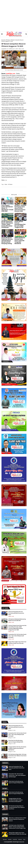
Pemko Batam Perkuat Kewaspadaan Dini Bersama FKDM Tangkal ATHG (20, 224)
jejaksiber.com (6, 48)
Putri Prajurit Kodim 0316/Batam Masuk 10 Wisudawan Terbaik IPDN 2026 (7, 208)
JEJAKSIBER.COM (11, 841)
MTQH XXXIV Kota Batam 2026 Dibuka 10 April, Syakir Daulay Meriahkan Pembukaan (7, 224)
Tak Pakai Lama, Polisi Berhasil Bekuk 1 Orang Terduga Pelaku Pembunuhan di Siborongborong (17, 826)
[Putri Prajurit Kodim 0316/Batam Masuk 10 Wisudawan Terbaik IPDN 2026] (7, 201)
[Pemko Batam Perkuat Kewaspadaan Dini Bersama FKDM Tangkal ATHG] (21, 217)
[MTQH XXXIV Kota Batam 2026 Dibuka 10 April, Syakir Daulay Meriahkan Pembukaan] (7, 217)
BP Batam (8, 40)
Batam (6, 184)
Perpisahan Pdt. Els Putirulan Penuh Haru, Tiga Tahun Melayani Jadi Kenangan (17, 636)
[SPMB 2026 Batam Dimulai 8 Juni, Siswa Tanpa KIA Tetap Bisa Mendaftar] (21, 233)
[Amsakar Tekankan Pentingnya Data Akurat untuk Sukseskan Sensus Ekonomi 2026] (21, 201)
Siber (24, 839)
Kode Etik (15, 839)
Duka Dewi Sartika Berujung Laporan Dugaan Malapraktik (15, 741)
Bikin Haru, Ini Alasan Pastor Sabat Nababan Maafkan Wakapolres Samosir (17, 819)
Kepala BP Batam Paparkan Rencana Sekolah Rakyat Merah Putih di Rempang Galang (7, 240)
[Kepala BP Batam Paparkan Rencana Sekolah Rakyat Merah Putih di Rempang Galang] (7, 233)
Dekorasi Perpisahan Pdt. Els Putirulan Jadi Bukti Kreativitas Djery (16, 613)
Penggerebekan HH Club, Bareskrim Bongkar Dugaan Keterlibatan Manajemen (17, 748)
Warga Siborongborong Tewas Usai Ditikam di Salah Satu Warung (17, 642)
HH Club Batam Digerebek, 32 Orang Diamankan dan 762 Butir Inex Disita (17, 755)
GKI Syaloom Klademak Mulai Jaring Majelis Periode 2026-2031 (17, 619)
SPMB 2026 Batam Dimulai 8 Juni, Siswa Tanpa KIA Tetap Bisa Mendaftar (20, 240)
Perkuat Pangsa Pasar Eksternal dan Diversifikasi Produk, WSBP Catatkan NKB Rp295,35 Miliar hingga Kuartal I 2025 (17, 628)
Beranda (3, 40)
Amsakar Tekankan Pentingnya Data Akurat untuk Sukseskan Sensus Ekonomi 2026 (20, 208)
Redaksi (9, 839)
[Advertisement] (14, 16)
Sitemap (20, 839)
